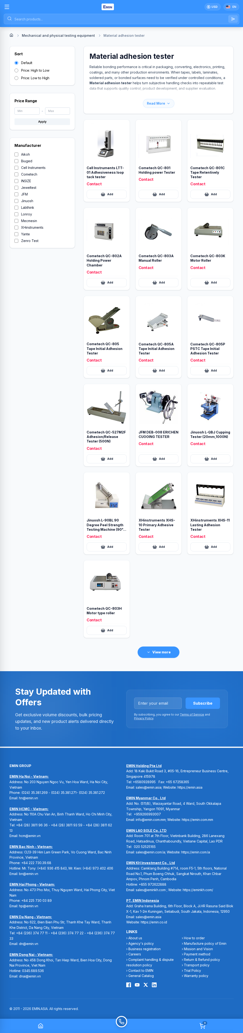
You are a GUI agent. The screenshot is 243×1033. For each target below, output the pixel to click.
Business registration (144, 949)
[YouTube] (137, 984)
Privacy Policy (143, 718)
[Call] (121, 1026)
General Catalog (141, 976)
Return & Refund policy (202, 960)
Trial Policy (192, 970)
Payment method (197, 954)
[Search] (233, 19)
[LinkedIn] (154, 984)
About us (135, 938)
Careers (134, 954)
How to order (194, 938)
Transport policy (197, 965)
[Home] (11, 35)
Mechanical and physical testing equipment (58, 35)
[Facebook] (128, 984)
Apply (42, 121)
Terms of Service (192, 714)
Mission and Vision (198, 949)
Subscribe (202, 703)
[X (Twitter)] (145, 984)
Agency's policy (141, 943)
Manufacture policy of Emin (205, 943)
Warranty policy (196, 976)
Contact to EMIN (140, 970)
